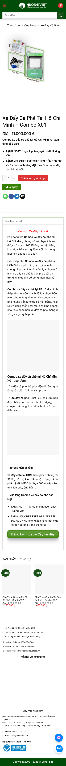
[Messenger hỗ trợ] (59, 738)
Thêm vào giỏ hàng (33, 178)
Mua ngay (12, 187)
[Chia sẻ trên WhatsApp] (5, 196)
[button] (4, 6)
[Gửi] (60, 15)
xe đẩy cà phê (43, 261)
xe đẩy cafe (14, 475)
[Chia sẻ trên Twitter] (17, 196)
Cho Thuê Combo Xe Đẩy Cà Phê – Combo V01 (15, 598)
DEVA (10, 305)
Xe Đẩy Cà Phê (50, 25)
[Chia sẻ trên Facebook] (11, 196)
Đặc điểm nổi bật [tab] (13, 221)
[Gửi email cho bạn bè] (22, 196)
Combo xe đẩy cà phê (20, 289)
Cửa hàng (30, 25)
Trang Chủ (13, 25)
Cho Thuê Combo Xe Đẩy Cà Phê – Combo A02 (48, 598)
